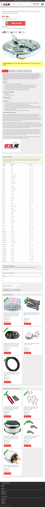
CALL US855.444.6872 (23, 32)
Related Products (27, 70)
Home (3, 8)
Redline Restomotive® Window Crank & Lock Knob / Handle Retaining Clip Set (31, 408)
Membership (3, 503)
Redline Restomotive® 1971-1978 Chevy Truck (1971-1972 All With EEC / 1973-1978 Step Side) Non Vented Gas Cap (11, 314)
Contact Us (23, 0)
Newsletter (3, 502)
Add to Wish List (23, 28)
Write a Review (15, 28)
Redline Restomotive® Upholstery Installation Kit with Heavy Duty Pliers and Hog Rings (11, 408)
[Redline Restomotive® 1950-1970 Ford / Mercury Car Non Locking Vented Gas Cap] (22, 47)
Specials (2, 493)
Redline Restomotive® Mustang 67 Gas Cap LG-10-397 (32, 344)
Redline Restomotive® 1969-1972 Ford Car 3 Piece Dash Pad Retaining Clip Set (31, 437)
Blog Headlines (4, 494)
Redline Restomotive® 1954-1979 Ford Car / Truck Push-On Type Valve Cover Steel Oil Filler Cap (11, 437)
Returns (2, 486)
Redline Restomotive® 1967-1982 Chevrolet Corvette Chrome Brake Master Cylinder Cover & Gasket (11, 345)
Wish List (2, 501)
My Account (3, 498)
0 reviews (9, 28)
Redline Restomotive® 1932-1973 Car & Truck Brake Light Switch (11, 466)
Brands (2, 490)
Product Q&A (19, 70)
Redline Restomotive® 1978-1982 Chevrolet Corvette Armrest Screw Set (31, 314)
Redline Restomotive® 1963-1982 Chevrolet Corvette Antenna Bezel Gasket (11, 374)
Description (5, 70)
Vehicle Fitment (12, 70)
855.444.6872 (17, 0)
